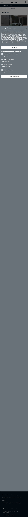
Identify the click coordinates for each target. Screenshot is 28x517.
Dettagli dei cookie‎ (6, 56)
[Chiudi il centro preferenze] (26, 28)
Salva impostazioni (14, 76)
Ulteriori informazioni (6, 43)
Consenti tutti (14, 47)
